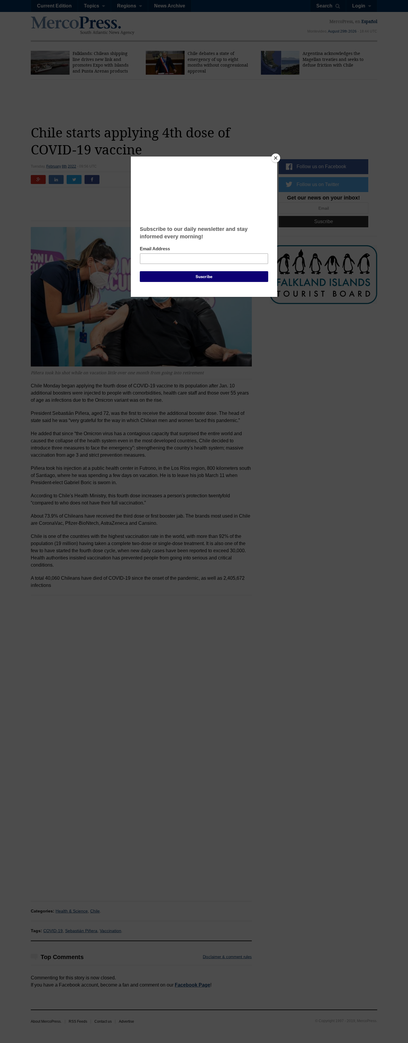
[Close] (275, 158)
